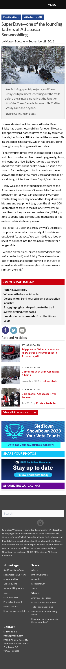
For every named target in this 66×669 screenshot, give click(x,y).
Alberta (34, 570)
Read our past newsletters (16, 611)
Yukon (34, 588)
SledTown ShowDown (13, 570)
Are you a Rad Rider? (41, 597)
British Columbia (39, 574)
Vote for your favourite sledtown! (31, 444)
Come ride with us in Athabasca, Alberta (41, 373)
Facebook (25, 522)
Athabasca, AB (33, 17)
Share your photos (19, 453)
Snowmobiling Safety (13, 588)
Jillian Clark (50, 381)
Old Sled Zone (10, 583)
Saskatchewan (38, 583)
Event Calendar (11, 606)
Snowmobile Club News (14, 574)
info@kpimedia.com (13, 635)
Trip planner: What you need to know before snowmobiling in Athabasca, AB (40, 353)
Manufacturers (10, 597)
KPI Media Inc (54, 529)
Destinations (11, 17)
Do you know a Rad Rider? (43, 602)
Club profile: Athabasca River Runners (39, 395)
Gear (5, 592)
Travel (35, 565)
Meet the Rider (10, 579)
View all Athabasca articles (19, 412)
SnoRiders (17, 4)
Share (35, 593)
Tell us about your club (42, 606)
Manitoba (36, 579)
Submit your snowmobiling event (44, 613)
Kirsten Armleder (46, 403)
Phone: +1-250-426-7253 (15, 639)
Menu (61, 4)
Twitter (33, 522)
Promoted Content (12, 601)
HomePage (11, 565)
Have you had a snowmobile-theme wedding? (45, 620)
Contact (9, 626)
